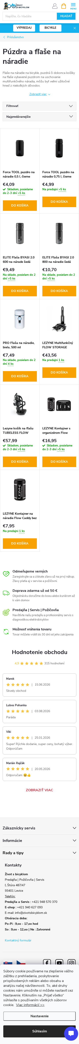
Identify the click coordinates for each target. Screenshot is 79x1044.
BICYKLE (50, 28)
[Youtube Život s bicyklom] (59, 963)
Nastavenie (40, 1016)
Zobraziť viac (38, 94)
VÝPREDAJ (24, 28)
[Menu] (73, 6)
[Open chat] (71, 1034)
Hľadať (66, 16)
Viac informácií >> (30, 1005)
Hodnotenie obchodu (39, 652)
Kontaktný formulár (18, 940)
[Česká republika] (21, 963)
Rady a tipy (13, 852)
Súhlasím (39, 1031)
